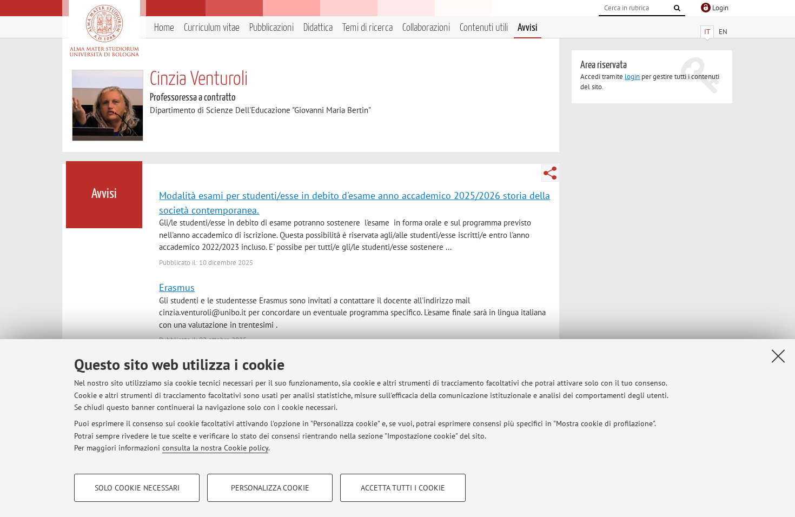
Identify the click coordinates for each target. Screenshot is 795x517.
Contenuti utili (484, 28)
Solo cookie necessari (137, 488)
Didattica (318, 28)
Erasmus (177, 287)
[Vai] (677, 8)
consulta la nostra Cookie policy (215, 448)
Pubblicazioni (271, 28)
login (632, 76)
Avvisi (528, 28)
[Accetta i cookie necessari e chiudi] (778, 355)
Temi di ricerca (367, 28)
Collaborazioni (426, 28)
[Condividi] (550, 173)
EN (723, 31)
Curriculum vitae (212, 28)
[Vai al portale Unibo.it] (104, 31)
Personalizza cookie (270, 488)
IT (707, 31)
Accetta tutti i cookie (403, 488)
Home (164, 28)
